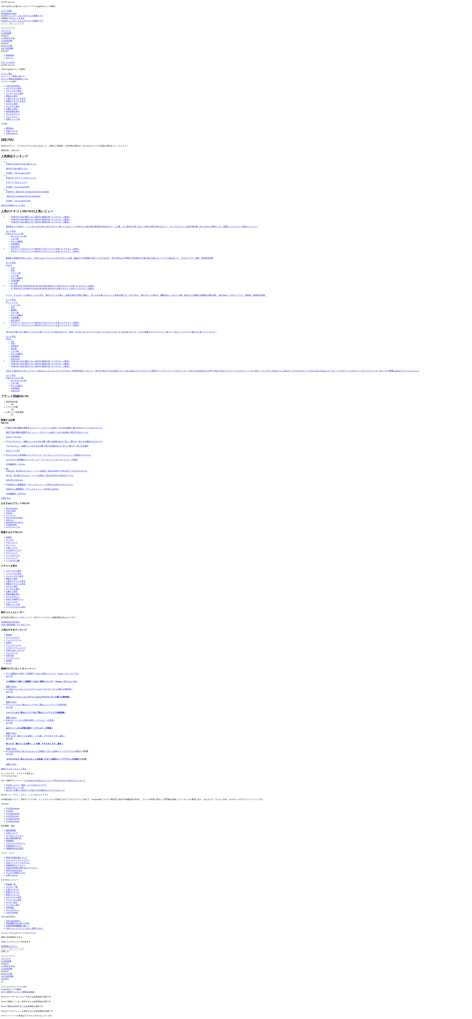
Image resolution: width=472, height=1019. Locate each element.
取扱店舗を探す (13, 111)
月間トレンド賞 (13, 119)
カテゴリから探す (14, 88)
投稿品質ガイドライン (16, 865)
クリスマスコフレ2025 (16, 607)
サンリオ (10, 540)
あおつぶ (10, 520)
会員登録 (5, 946)
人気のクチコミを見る (16, 99)
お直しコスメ (12, 548)
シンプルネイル (13, 555)
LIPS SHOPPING (13, 86)
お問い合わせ (12, 133)
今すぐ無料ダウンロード (12, 992)
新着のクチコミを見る (16, 101)
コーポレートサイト (15, 836)
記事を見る (6, 498)
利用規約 (10, 841)
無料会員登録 (28, 992)
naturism (9, 513)
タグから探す (12, 104)
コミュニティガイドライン (18, 860)
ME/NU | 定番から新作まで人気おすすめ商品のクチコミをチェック (35, 790)
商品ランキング (13, 895)
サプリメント (12, 553)
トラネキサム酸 (13, 561)
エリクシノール (13, 527)
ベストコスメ (12, 117)
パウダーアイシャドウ (16, 648)
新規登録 (10, 55)
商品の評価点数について (17, 858)
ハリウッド (11, 515)
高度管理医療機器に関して (18, 926)
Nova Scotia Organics (14, 518)
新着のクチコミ (13, 892)
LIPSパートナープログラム (18, 863)
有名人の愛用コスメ (15, 599)
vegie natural (11, 511)
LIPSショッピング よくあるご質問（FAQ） (25, 928)
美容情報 (10, 908)
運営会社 (10, 128)
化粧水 (9, 643)
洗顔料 (9, 661)
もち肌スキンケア (14, 550)
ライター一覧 (12, 887)
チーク (9, 663)
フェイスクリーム (14, 640)
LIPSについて (12, 131)
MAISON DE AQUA (14, 522)
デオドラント (12, 542)
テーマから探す (13, 106)
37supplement (11, 525)
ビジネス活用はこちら (16, 873)
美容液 (9, 635)
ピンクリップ (12, 558)
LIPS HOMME (12, 913)
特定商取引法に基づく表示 (18, 923)
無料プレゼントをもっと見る (14, 769)
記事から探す (12, 109)
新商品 (9, 537)
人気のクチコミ (13, 889)
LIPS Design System (14, 870)
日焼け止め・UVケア (15, 650)
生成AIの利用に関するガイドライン (21, 868)
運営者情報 (11, 830)
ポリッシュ (11, 545)
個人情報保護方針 (14, 838)
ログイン (10, 58)
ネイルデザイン (13, 114)
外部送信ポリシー (14, 846)
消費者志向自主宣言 (15, 848)
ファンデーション (14, 645)
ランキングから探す (15, 93)
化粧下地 (10, 655)
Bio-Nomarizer (12, 508)
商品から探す (12, 96)
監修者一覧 (11, 884)
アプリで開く (7, 11)
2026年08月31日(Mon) (10, 622)
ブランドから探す (14, 91)
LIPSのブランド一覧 (15, 788)
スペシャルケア (13, 637)
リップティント (13, 658)
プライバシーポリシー (16, 843)
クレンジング (12, 653)
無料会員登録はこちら (19, 79)
